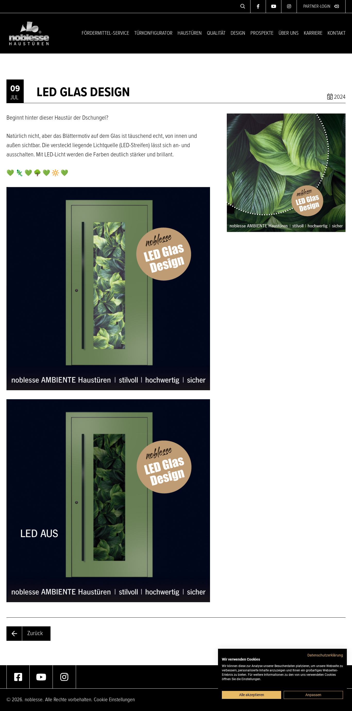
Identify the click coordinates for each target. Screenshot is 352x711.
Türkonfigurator (153, 33)
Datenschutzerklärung (325, 655)
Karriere (313, 33)
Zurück (35, 633)
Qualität (216, 33)
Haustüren (190, 33)
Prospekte (261, 33)
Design (238, 33)
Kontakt (337, 33)
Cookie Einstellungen (114, 699)
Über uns (289, 33)
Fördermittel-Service (105, 33)
